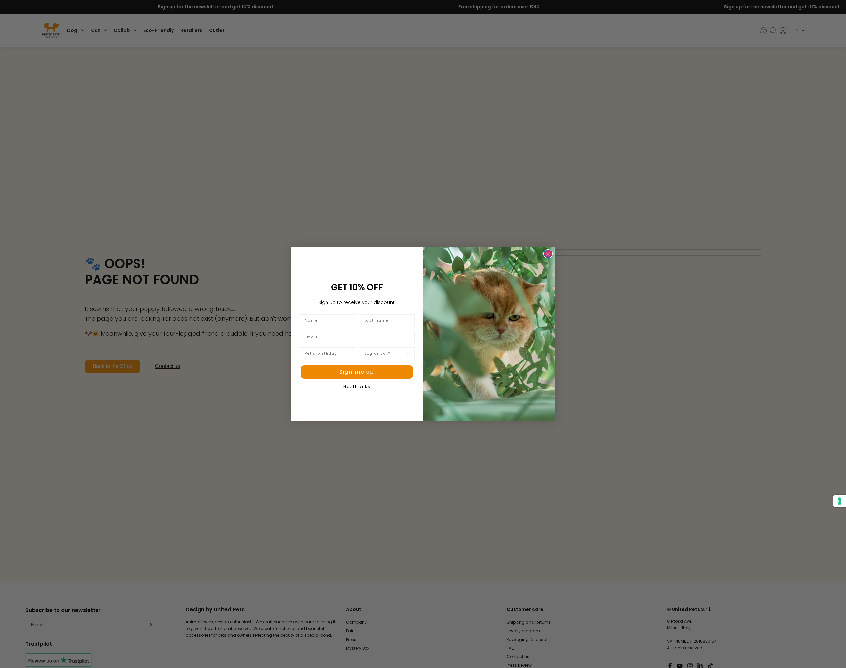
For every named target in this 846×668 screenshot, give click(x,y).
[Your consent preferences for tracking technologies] (839, 501)
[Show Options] (408, 354)
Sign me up (356, 372)
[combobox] (384, 354)
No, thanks (357, 386)
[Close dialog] (548, 254)
